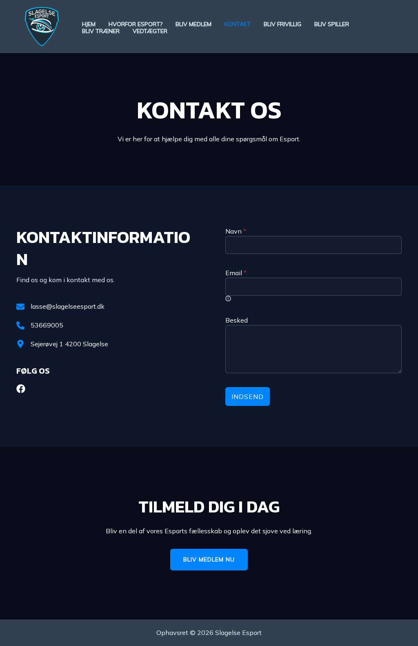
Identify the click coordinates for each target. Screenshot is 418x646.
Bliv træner (101, 31)
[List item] (20, 388)
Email (236, 273)
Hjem (89, 24)
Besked (236, 320)
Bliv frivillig (282, 24)
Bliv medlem (193, 24)
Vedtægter (150, 31)
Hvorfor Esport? (135, 24)
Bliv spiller (331, 24)
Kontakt (238, 24)
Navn (235, 231)
